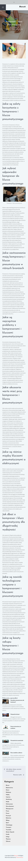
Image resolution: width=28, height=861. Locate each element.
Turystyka (8, 829)
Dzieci (7, 790)
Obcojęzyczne (9, 808)
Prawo (7, 813)
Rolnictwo (8, 818)
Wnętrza (8, 839)
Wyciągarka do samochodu (16, 740)
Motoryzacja (9, 804)
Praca (7, 811)
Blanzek (22, 7)
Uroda (7, 834)
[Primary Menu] (3, 7)
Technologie (9, 825)
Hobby (8, 794)
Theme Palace (19, 857)
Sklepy (7, 820)
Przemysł (8, 815)
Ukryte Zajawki (10, 832)
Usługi (7, 836)
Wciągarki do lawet (14, 714)
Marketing (9, 799)
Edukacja (8, 792)
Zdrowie (8, 841)
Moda (7, 801)
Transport (8, 827)
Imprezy (8, 797)
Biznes (7, 785)
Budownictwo (9, 787)
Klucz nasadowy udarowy (16, 752)
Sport (7, 822)
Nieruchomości (10, 806)
